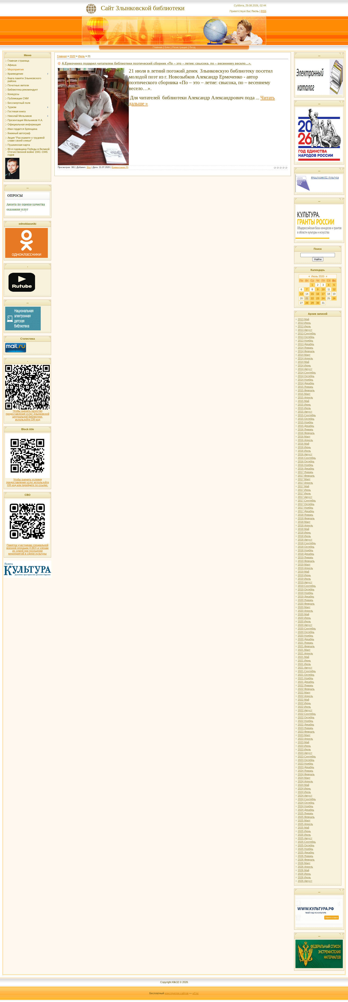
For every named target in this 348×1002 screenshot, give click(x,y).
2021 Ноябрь (305, 678)
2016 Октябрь (306, 461)
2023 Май (303, 742)
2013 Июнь (304, 322)
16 (317, 293)
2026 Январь (305, 856)
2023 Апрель (305, 738)
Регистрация (179, 47)
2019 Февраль (306, 561)
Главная (157, 47)
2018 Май (303, 529)
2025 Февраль (306, 816)
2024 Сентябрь (307, 799)
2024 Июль (304, 792)
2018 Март (304, 521)
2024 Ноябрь (305, 806)
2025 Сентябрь (307, 841)
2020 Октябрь (306, 632)
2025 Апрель (305, 824)
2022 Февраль (306, 689)
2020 (72, 56)
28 (306, 302)
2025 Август (305, 838)
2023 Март (304, 735)
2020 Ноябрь (305, 635)
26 (334, 298)
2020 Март (304, 607)
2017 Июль (304, 493)
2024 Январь (305, 770)
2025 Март (304, 820)
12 (334, 289)
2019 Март (304, 564)
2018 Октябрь (306, 546)
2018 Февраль (306, 518)
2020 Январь (305, 600)
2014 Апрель (305, 358)
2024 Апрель (305, 781)
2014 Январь (305, 347)
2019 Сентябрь (307, 585)
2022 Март (304, 692)
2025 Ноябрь (305, 848)
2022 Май (303, 699)
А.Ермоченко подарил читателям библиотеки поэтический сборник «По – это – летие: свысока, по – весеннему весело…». (156, 63)
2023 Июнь (304, 745)
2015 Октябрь (306, 418)
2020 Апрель (305, 610)
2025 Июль (304, 834)
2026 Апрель (305, 866)
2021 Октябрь (306, 674)
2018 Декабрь (306, 553)
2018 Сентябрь (307, 543)
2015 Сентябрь (307, 415)
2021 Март (304, 649)
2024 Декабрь (306, 809)
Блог (167, 47)
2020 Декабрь (306, 639)
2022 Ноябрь (305, 721)
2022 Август (305, 710)
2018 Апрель (305, 525)
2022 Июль (304, 706)
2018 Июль (304, 536)
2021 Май (303, 657)
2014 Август (305, 369)
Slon (89, 167)
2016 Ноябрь (305, 465)
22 (312, 298)
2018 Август (305, 539)
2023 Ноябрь (305, 763)
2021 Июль (304, 664)
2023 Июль (304, 749)
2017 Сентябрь (307, 500)
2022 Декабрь (306, 724)
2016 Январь (305, 429)
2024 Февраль (306, 774)
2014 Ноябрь (305, 379)
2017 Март (304, 479)
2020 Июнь (304, 617)
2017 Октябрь (306, 504)
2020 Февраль (306, 603)
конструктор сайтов (176, 993)
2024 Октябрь (306, 802)
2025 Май (303, 827)
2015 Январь (305, 386)
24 (323, 298)
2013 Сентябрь (307, 333)
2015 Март (304, 393)
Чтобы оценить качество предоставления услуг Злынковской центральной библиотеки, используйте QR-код (27, 415)
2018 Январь (305, 514)
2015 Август (305, 411)
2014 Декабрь (306, 383)
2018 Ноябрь (305, 550)
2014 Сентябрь (307, 372)
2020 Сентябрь (307, 628)
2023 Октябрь (306, 760)
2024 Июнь (304, 788)
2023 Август (305, 753)
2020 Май (303, 614)
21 (306, 298)
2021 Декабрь (306, 681)
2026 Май (303, 870)
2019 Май (303, 571)
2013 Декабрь (306, 344)
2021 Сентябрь (307, 671)
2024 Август (305, 795)
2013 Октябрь (306, 337)
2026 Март (304, 863)
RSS (263, 11)
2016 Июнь (304, 447)
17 (323, 293)
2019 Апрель (305, 568)
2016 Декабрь (306, 468)
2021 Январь (305, 642)
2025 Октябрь (306, 845)
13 (301, 293)
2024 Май (303, 784)
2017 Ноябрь (305, 507)
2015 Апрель (305, 397)
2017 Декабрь (306, 511)
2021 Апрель (305, 653)
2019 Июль (304, 578)
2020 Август (305, 625)
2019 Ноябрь (305, 593)
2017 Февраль (306, 475)
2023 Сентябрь (307, 756)
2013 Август (305, 329)
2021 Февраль (306, 646)
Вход (192, 47)
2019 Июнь (304, 575)
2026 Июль (304, 877)
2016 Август (305, 454)
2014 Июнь (304, 365)
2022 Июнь (304, 703)
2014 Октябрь (306, 376)
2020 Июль (304, 621)
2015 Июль (304, 408)
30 (317, 302)
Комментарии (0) (120, 167)
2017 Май (303, 486)
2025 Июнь (304, 831)
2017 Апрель (305, 482)
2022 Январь (305, 685)
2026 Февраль (306, 859)
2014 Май (303, 361)
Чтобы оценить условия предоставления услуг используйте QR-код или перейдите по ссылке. (27, 482)
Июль (81, 56)
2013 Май (303, 319)
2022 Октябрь (306, 717)
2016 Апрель (305, 440)
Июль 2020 (317, 276)
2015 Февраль (306, 390)
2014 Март (304, 354)
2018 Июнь (304, 532)
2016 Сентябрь (307, 457)
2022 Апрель (305, 696)
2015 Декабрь (306, 425)
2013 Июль (304, 326)
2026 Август (305, 880)
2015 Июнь (304, 404)
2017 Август (305, 497)
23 (317, 298)
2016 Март (304, 436)
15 (312, 293)
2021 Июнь (304, 660)
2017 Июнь (304, 489)
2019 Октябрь (306, 589)
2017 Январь (305, 472)
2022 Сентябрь (307, 713)
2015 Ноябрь (305, 422)
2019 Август (305, 582)
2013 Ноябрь (305, 340)
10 (323, 289)
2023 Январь (305, 728)
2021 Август (305, 667)
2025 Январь (305, 813)
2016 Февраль (306, 433)
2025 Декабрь (306, 852)
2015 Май (303, 401)
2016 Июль (304, 450)
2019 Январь (305, 557)
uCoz (195, 993)
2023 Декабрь (306, 767)
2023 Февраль (306, 731)
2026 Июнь (304, 873)
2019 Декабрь (306, 596)
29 (312, 302)
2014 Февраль (306, 351)
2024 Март (304, 777)
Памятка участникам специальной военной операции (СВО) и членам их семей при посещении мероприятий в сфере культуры (27, 549)
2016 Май (303, 443)
